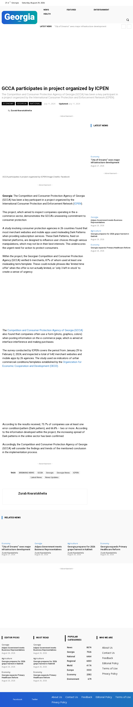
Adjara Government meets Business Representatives (48, 548)
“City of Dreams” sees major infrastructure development (80, 26)
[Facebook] (124, 3)
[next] (129, 26)
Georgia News (63, 473)
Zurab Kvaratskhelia (21, 110)
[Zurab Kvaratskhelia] (5, 110)
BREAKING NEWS (26, 473)
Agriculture (96, 231)
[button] (127, 19)
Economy (8, 103)
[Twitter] (128, 3)
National (35, 103)
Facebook (17, 699)
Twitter (35, 699)
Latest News (36, 477)
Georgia (21, 103)
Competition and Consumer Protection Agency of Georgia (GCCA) (45, 330)
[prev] (123, 26)
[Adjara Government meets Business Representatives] (50, 531)
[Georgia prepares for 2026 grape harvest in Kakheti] (83, 531)
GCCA (40, 473)
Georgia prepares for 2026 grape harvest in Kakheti (81, 548)
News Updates (51, 477)
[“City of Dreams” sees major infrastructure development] (111, 142)
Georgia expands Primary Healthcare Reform (110, 248)
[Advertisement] (66, 58)
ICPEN (77, 203)
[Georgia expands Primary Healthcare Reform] (115, 531)
